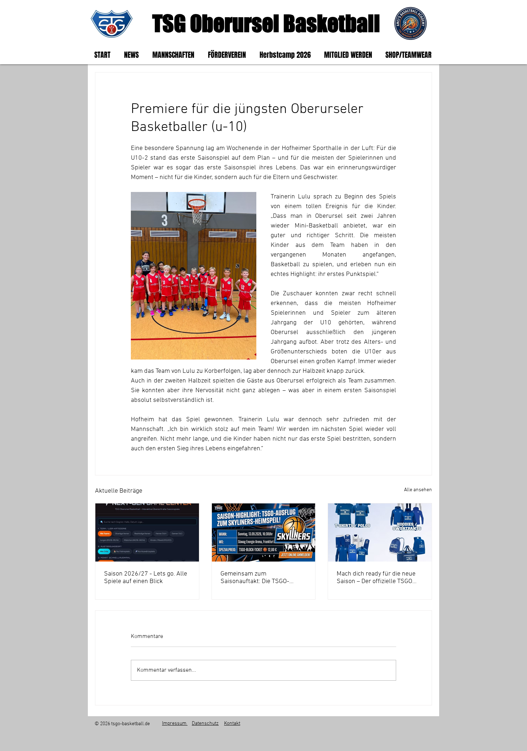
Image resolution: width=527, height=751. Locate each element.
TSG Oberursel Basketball (266, 23)
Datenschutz (205, 724)
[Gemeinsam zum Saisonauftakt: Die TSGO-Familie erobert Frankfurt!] (263, 532)
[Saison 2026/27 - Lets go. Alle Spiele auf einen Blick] (147, 532)
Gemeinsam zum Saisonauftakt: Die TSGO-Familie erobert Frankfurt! (256, 577)
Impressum (174, 724)
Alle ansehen (418, 490)
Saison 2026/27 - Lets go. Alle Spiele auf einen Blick (145, 577)
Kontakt (232, 724)
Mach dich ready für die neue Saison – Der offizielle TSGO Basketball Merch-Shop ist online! (376, 577)
